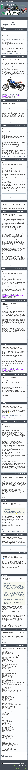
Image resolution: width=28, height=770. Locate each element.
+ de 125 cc (12, 23)
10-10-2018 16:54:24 (19, 629)
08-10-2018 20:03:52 (19, 344)
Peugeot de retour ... (9, 25)
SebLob (4, 421)
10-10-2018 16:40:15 (19, 575)
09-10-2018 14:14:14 (19, 421)
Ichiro (4, 29)
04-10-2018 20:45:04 (20, 100)
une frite (23, 122)
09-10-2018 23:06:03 (19, 500)
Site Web (6, 106)
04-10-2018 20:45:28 (20, 125)
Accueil (3, 23)
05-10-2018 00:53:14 (20, 200)
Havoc (4, 100)
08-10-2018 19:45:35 (20, 300)
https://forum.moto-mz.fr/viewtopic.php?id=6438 (9, 97)
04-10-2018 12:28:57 (20, 29)
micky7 (4, 56)
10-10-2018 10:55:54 (19, 534)
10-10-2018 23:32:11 (19, 645)
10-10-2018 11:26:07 (19, 552)
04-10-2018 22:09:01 (20, 159)
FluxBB (25, 767)
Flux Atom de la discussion (21, 765)
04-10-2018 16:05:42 (20, 56)
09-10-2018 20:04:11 (19, 473)
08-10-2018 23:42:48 (19, 374)
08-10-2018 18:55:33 (20, 268)
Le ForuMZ (9, 5)
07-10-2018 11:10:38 (20, 211)
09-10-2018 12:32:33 (19, 403)
